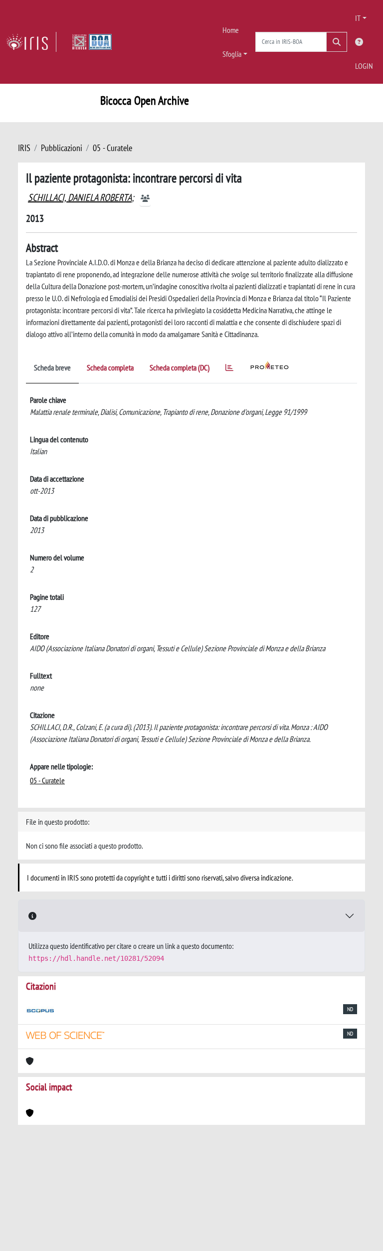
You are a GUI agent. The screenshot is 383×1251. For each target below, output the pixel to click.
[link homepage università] (92, 42)
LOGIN (364, 66)
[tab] (229, 369)
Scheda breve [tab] (52, 367)
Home (230, 30)
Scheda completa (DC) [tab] (179, 367)
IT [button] (358, 18)
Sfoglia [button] (231, 54)
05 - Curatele (112, 148)
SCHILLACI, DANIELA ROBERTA (80, 197)
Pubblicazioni (61, 148)
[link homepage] (31, 42)
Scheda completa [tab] (110, 367)
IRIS (24, 148)
